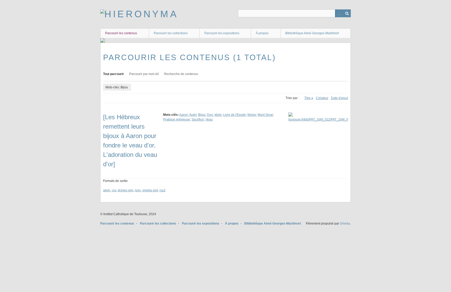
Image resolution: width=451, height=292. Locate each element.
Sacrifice (198, 119)
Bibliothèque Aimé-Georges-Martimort (312, 33)
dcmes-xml (125, 190)
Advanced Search (339, 13)
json (138, 190)
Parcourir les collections (171, 33)
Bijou (201, 115)
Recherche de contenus (181, 74)
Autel (193, 115)
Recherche (347, 13)
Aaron (183, 115)
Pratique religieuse (176, 119)
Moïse (251, 115)
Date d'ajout (339, 98)
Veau (209, 119)
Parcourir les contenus (121, 33)
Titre (307, 98)
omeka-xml (150, 190)
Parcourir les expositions (221, 33)
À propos (262, 33)
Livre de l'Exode (234, 115)
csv (114, 190)
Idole (218, 115)
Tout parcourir (113, 74)
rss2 (162, 190)
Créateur (322, 98)
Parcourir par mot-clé (144, 74)
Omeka (345, 223)
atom (106, 190)
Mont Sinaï (265, 115)
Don (210, 115)
